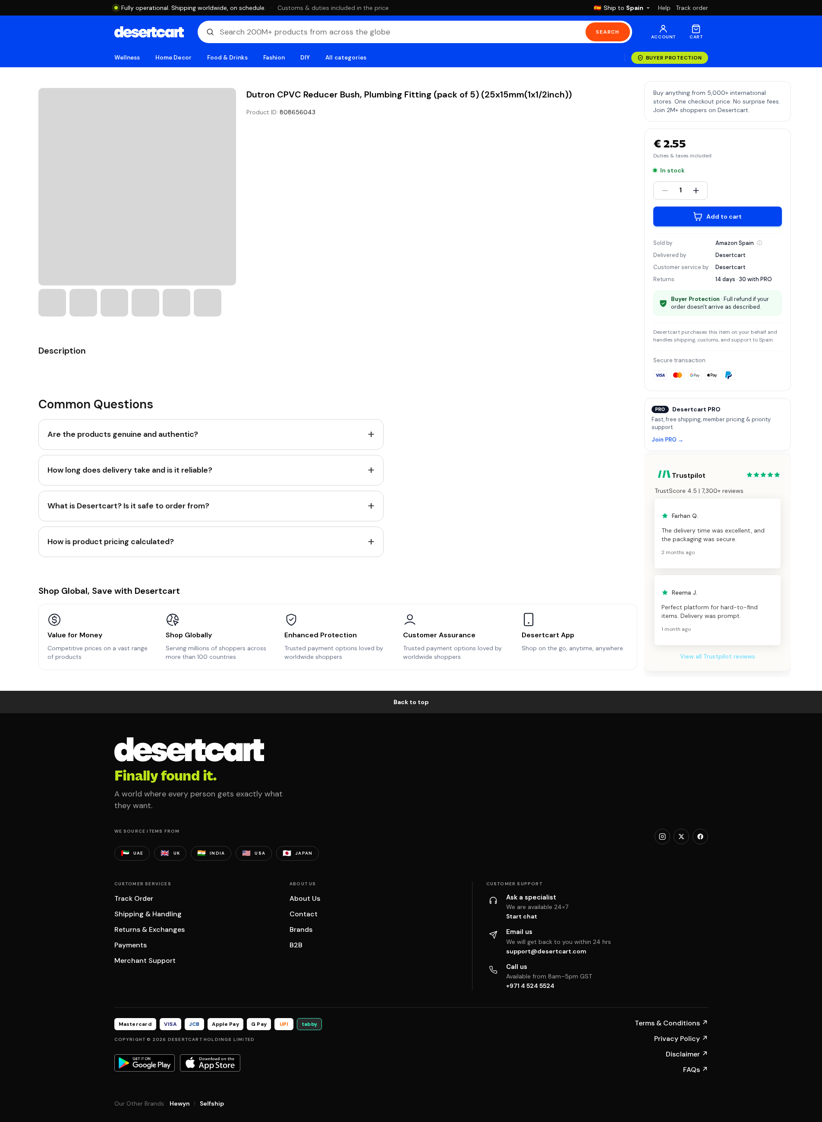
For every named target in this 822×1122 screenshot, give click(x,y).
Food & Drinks (227, 57)
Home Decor (173, 57)
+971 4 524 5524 (530, 986)
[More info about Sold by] (759, 243)
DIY (305, 57)
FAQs (695, 1069)
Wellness (127, 57)
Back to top (411, 702)
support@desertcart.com (546, 951)
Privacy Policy (681, 1038)
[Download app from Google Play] (144, 1063)
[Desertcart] (149, 32)
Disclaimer (687, 1054)
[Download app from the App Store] (210, 1063)
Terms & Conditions (671, 1023)
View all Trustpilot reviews (717, 656)
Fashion (274, 57)
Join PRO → (667, 440)
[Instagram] (662, 836)
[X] (681, 836)
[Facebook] (700, 836)
